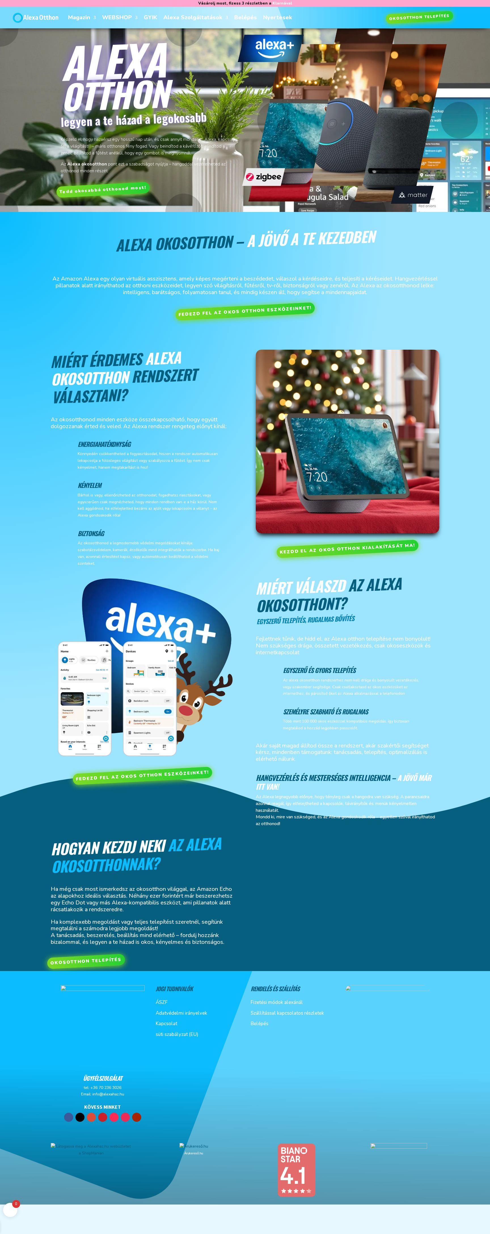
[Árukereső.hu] (193, 1146)
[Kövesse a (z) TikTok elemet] (114, 1117)
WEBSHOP (117, 17)
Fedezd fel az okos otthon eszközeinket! (245, 311)
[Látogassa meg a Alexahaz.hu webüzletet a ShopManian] (91, 1153)
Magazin (79, 17)
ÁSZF (162, 1002)
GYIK (150, 17)
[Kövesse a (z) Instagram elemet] (125, 1117)
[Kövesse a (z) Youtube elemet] (136, 1117)
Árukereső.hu (193, 1153)
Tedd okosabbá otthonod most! (103, 189)
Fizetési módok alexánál (277, 1002)
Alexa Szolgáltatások (192, 17)
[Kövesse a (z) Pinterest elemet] (102, 1117)
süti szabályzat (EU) (177, 1034)
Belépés (245, 17)
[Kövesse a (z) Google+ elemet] (91, 1117)
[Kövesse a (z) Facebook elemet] (68, 1117)
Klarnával (282, 3)
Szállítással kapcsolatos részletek (287, 1013)
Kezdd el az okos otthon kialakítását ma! (347, 548)
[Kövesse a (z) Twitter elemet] (80, 1117)
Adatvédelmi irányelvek (181, 1013)
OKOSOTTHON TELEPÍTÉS (419, 17)
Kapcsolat (166, 1023)
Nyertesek (277, 17)
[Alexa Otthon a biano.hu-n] (296, 1196)
